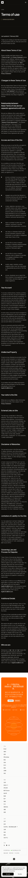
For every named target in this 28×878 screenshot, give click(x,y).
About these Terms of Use (11, 50)
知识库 (5, 793)
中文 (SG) (17, 853)
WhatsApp (6, 757)
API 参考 (6, 787)
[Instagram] (9, 845)
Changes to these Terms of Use (13, 80)
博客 (5, 809)
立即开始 (10, 700)
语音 (5, 754)
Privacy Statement (18, 57)
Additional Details (8, 598)
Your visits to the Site (9, 395)
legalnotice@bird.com (7, 388)
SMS (5, 751)
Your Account (6, 288)
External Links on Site (9, 411)
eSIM (5, 770)
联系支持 (11, 853)
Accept (8, 874)
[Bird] (2, 2)
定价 (5, 824)
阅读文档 (17, 700)
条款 (5, 832)
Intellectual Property (9, 352)
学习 (5, 804)
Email (5, 749)
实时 (5, 773)
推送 (5, 768)
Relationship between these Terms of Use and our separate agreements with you (13, 105)
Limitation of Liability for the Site (13, 516)
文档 (5, 782)
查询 (5, 762)
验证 (5, 759)
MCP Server (7, 790)
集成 (5, 796)
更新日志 (6, 806)
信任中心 (6, 837)
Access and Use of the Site (11, 140)
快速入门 (6, 785)
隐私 (5, 835)
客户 (5, 798)
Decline (20, 874)
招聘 (5, 812)
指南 (5, 801)
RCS (5, 765)
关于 (5, 821)
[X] (4, 845)
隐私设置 (6, 853)
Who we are (5, 645)
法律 (5, 829)
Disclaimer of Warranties (10, 444)
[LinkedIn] (6, 845)
